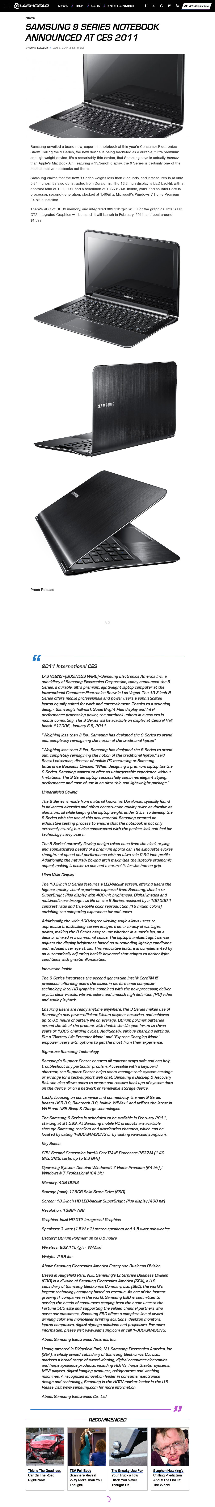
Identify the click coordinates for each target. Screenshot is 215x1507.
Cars (95, 6)
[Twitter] (154, 6)
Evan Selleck (38, 47)
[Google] (162, 6)
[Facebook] (146, 6)
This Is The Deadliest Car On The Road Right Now (44, 1475)
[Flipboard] (170, 6)
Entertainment (121, 6)
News (63, 6)
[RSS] (178, 6)
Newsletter (199, 5)
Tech (79, 6)
